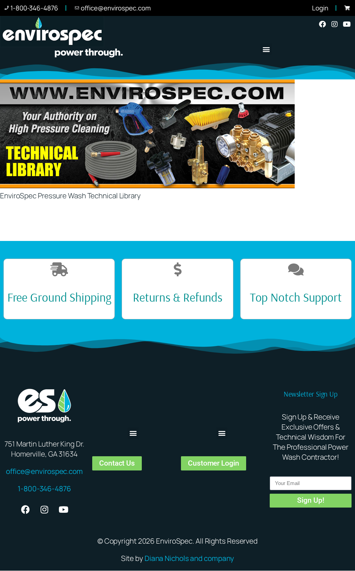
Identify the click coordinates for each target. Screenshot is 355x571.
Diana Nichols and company (189, 558)
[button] (266, 49)
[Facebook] (322, 24)
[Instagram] (334, 24)
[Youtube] (347, 24)
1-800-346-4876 (44, 488)
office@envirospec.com (44, 471)
